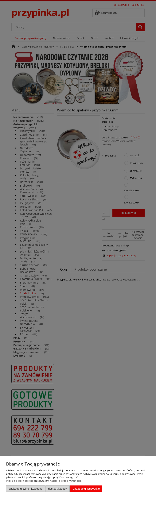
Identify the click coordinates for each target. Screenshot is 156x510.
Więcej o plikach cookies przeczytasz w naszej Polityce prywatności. (43, 480)
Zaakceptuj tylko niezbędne (25, 488)
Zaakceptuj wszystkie (86, 488)
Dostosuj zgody (57, 488)
